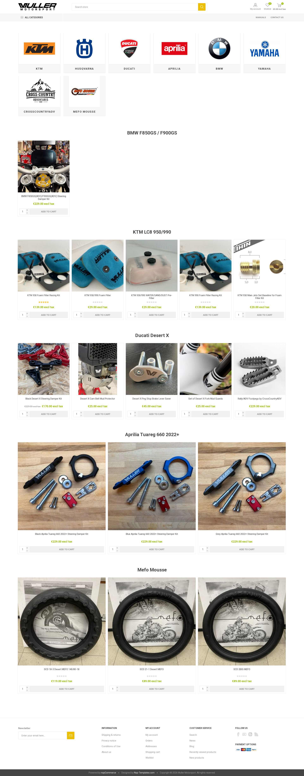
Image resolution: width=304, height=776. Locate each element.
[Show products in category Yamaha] (264, 48)
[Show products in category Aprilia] (174, 48)
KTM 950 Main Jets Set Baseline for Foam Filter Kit (260, 297)
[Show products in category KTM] (39, 48)
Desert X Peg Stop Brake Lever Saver (152, 398)
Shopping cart (153, 752)
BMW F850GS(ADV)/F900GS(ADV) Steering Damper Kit (43, 197)
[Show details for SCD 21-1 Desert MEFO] (152, 621)
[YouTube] (244, 734)
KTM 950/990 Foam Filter (98, 295)
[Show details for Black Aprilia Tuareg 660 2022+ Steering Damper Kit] (62, 486)
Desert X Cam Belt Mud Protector (97, 398)
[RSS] (256, 734)
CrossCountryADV (39, 111)
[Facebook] (238, 734)
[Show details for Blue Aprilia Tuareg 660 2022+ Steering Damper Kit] (152, 486)
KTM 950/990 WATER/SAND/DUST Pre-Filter (151, 297)
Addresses (151, 746)
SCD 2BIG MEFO (242, 669)
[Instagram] (250, 734)
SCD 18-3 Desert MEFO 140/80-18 (61, 669)
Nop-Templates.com (144, 772)
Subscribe (70, 735)
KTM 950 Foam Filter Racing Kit (43, 295)
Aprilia (174, 68)
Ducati (129, 68)
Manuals (261, 17)
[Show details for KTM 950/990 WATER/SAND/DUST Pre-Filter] (151, 265)
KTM (39, 68)
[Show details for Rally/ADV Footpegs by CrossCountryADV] (259, 369)
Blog (192, 746)
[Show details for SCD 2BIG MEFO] (242, 621)
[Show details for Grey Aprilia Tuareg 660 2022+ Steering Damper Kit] (242, 486)
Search (202, 7)
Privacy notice (109, 740)
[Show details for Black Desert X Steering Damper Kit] (44, 369)
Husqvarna (84, 68)
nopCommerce (108, 772)
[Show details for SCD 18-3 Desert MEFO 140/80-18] (62, 621)
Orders (149, 740)
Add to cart (48, 211)
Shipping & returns (111, 734)
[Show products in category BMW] (219, 48)
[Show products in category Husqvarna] (84, 48)
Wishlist (150, 757)
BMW (219, 68)
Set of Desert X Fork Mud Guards (205, 398)
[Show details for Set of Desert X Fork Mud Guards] (205, 369)
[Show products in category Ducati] (129, 48)
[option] (44, 178)
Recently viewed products (203, 752)
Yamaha (264, 68)
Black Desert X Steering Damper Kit (43, 398)
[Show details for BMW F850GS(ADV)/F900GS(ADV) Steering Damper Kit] (44, 166)
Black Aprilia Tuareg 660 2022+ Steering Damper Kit (61, 534)
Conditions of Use (111, 746)
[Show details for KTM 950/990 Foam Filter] (98, 265)
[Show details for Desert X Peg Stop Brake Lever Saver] (151, 369)
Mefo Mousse (84, 111)
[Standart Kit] (44, 265)
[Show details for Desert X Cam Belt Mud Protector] (98, 369)
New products (197, 757)
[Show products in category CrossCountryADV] (39, 91)
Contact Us (277, 17)
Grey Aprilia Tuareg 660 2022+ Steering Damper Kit (242, 534)
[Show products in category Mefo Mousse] (84, 91)
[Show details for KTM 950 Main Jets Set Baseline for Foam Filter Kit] (259, 265)
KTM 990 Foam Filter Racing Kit (205, 295)
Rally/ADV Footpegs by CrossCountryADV (260, 398)
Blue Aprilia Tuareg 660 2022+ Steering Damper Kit (152, 534)
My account (255, 9)
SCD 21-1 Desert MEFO (152, 669)
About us (106, 752)
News (192, 740)
